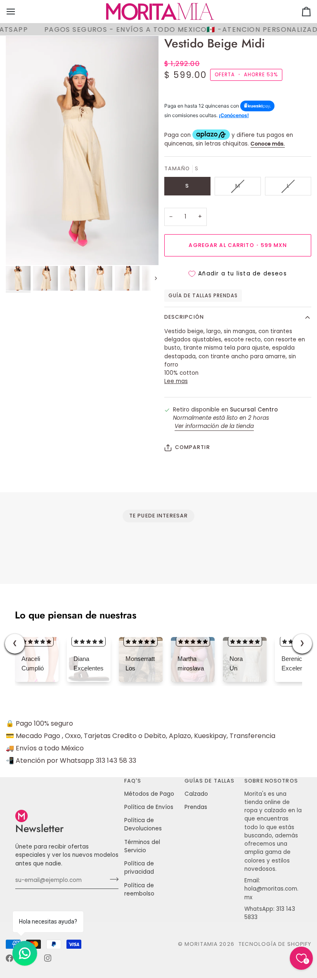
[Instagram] (48, 958)
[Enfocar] (82, 150)
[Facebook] (9, 958)
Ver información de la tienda (214, 426)
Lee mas (176, 381)
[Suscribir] (111, 879)
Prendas (196, 807)
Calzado (196, 794)
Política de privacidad (139, 868)
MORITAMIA (202, 943)
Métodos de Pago (149, 794)
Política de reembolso (139, 890)
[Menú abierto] (18, 11)
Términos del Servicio (142, 846)
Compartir (192, 447)
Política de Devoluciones (143, 824)
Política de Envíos (148, 807)
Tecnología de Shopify (275, 943)
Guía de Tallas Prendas (203, 295)
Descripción (184, 316)
